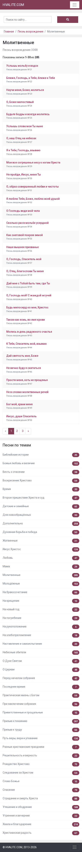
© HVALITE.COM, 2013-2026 (20, 847)
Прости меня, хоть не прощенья (27, 380)
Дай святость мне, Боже (22, 355)
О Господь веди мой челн (23, 210)
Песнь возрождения (30, 31)
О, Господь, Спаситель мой (23, 259)
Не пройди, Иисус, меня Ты (23, 174)
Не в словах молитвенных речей (27, 392)
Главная (9, 31)
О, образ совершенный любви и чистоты (32, 186)
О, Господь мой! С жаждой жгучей (28, 295)
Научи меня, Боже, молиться (25, 89)
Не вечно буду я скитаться (23, 367)
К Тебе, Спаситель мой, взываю (26, 343)
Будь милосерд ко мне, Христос (27, 307)
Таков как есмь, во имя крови (25, 319)
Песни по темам (17, 445)
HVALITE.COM (13, 5)
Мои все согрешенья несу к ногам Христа (33, 162)
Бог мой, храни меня (19, 404)
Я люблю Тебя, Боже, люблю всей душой (33, 198)
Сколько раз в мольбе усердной (27, 222)
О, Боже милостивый (20, 101)
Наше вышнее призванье (22, 247)
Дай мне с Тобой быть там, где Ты (28, 283)
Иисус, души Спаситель (21, 416)
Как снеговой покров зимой (24, 235)
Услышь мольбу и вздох (22, 65)
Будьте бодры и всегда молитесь (28, 114)
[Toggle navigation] (74, 4)
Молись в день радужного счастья (29, 331)
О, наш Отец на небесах (21, 138)
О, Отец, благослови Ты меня (25, 271)
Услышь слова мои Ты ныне (24, 126)
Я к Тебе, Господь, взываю (23, 150)
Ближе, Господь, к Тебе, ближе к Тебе (30, 77)
